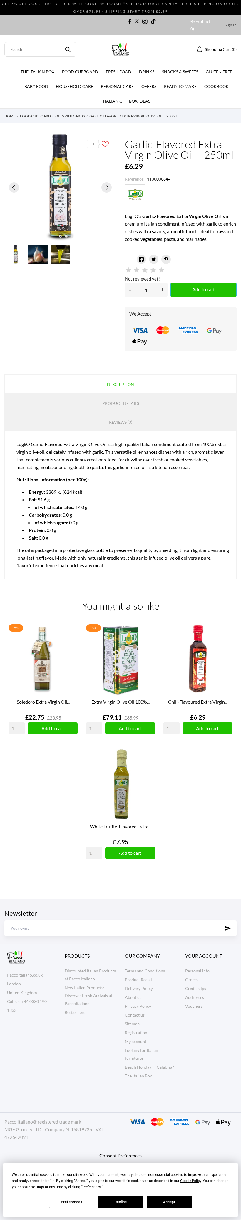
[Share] (141, 259)
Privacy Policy (138, 1006)
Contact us (135, 1014)
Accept (169, 1202)
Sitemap (132, 1023)
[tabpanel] (60, 187)
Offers (148, 86)
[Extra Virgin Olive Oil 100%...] (149, 643)
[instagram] (145, 21)
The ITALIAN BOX (37, 71)
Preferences (71, 1202)
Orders (191, 979)
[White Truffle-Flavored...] (149, 768)
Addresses (194, 997)
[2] (136, 270)
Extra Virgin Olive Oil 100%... (120, 702)
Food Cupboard (80, 71)
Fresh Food (118, 71)
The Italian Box (138, 1075)
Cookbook (216, 86)
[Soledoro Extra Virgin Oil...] (72, 643)
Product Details (120, 403)
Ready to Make (180, 86)
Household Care (74, 86)
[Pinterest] (166, 259)
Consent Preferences (120, 1155)
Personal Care (117, 86)
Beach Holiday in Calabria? (149, 1066)
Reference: (135, 178)
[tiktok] (153, 21)
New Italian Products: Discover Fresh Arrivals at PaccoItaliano (88, 995)
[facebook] (130, 21)
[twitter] (137, 21)
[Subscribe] (227, 928)
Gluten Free (219, 71)
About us (133, 997)
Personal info (197, 970)
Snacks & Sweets (180, 71)
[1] (128, 270)
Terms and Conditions (145, 970)
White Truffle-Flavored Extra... (120, 826)
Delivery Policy (139, 988)
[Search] (67, 49)
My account (135, 1041)
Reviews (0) (120, 422)
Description (120, 384)
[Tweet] (153, 259)
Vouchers (193, 1006)
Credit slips (195, 988)
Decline (120, 1202)
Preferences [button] (92, 1187)
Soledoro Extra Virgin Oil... (43, 702)
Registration (136, 1032)
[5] (161, 270)
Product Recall (138, 979)
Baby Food (36, 86)
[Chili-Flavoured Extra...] (226, 643)
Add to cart (203, 289)
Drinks (146, 71)
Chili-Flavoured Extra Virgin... (197, 702)
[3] (144, 270)
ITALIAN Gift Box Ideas (126, 101)
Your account (203, 956)
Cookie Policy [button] (190, 1181)
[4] (153, 270)
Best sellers (75, 1012)
